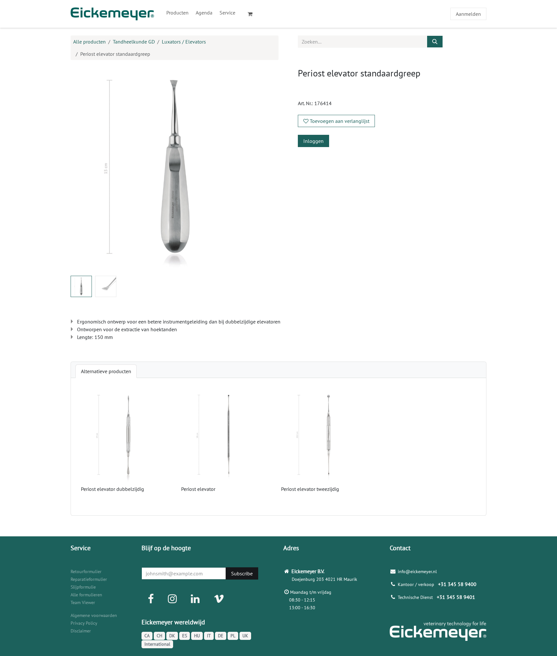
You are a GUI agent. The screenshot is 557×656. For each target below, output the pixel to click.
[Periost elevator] (228, 435)
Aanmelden (468, 14)
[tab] (106, 371)
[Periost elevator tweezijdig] (328, 435)
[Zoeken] (435, 41)
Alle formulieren (86, 595)
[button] (81, 169)
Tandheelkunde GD (134, 41)
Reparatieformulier (89, 579)
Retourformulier (86, 571)
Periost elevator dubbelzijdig (112, 489)
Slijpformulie (83, 587)
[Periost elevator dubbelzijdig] (128, 435)
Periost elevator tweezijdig (310, 489)
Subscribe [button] (242, 573)
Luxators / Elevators (184, 41)
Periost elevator (198, 489)
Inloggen (313, 141)
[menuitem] (177, 12)
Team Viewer (83, 602)
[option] (278, 446)
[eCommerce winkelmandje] (252, 14)
